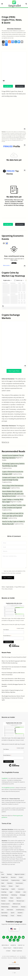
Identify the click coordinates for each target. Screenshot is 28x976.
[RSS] (19, 937)
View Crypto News (14, 371)
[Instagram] (11, 937)
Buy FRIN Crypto (8, 86)
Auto (2, 874)
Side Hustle (10, 909)
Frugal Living (4, 889)
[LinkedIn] (10, 940)
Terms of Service (18, 948)
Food (17, 886)
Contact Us (21, 945)
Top (14, 972)
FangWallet (4, 778)
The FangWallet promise (8, 787)
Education (10, 883)
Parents (3, 901)
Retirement (15, 906)
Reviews (23, 906)
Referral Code (16, 904)
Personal (11, 901)
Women (19, 915)
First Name (6, 629)
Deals (24, 880)
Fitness (11, 886)
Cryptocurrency (15, 880)
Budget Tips (4, 877)
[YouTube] (23, 937)
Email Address (7, 635)
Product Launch (5, 904)
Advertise (13, 945)
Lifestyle (18, 892)
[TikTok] (14, 940)
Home (3, 587)
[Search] (25, 3)
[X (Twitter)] (7, 937)
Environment (19, 883)
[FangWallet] (14, 3)
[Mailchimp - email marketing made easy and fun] (14, 647)
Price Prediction (20, 86)
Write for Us (5, 442)
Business (13, 877)
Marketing (14, 895)
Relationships (4, 906)
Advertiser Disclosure (14, 28)
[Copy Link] (3, 44)
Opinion (18, 898)
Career (21, 877)
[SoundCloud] (17, 940)
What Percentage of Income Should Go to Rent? (14, 657)
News (11, 898)
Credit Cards (4, 880)
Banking (9, 874)
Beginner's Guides (19, 874)
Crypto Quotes (9, 587)
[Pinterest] (15, 937)
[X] (3, 42)
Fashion (3, 886)
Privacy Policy (7, 948)
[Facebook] (12, 42)
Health (13, 889)
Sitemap (8, 950)
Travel (12, 915)
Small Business (20, 909)
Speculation (4, 912)
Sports (12, 912)
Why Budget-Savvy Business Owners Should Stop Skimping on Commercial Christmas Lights (13, 698)
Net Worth (4, 898)
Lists (24, 892)
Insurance (20, 889)
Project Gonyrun (17, 950)
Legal (11, 892)
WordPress (23, 958)
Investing (3, 892)
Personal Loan (20, 901)
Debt (2, 883)
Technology (4, 915)
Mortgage (22, 895)
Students (20, 912)
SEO (2, 909)
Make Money (4, 895)
